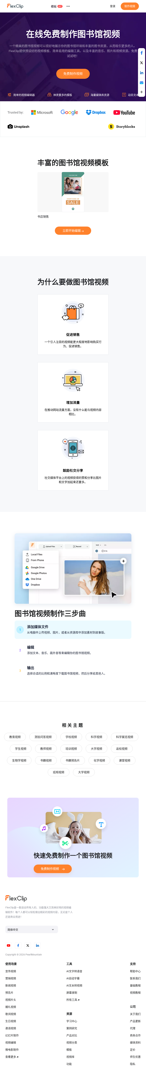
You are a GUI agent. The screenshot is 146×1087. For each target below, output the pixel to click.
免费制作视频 (73, 74)
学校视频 (71, 737)
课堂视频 (124, 760)
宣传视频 (10, 971)
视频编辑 (10, 1042)
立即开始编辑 (71, 230)
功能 (69, 1064)
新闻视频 (10, 985)
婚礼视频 (10, 1007)
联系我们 (135, 978)
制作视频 (129, 6)
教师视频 (46, 748)
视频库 (70, 1056)
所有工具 (71, 999)
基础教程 (135, 985)
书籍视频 (46, 760)
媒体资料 (135, 1042)
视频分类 (71, 1042)
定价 (132, 1049)
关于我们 (135, 1014)
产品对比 (71, 1035)
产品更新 (135, 1021)
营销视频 (10, 978)
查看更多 (10, 1056)
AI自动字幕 (73, 978)
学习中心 (71, 1021)
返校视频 (121, 748)
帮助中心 (135, 971)
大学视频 (96, 748)
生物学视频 (19, 760)
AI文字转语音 (74, 971)
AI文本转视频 (74, 985)
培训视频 (71, 748)
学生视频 (20, 748)
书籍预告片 (73, 760)
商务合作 (135, 1035)
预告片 (9, 992)
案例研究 (71, 1028)
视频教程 (135, 992)
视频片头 (10, 999)
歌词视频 (10, 1014)
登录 (112, 6)
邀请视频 (10, 1028)
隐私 (132, 1064)
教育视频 (15, 737)
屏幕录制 (71, 992)
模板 (54, 6)
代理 (132, 1028)
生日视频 (10, 1021)
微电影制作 (12, 1049)
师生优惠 (135, 1056)
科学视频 (96, 737)
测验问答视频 (43, 737)
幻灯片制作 (12, 1035)
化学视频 (99, 760)
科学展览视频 (124, 737)
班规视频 (58, 772)
